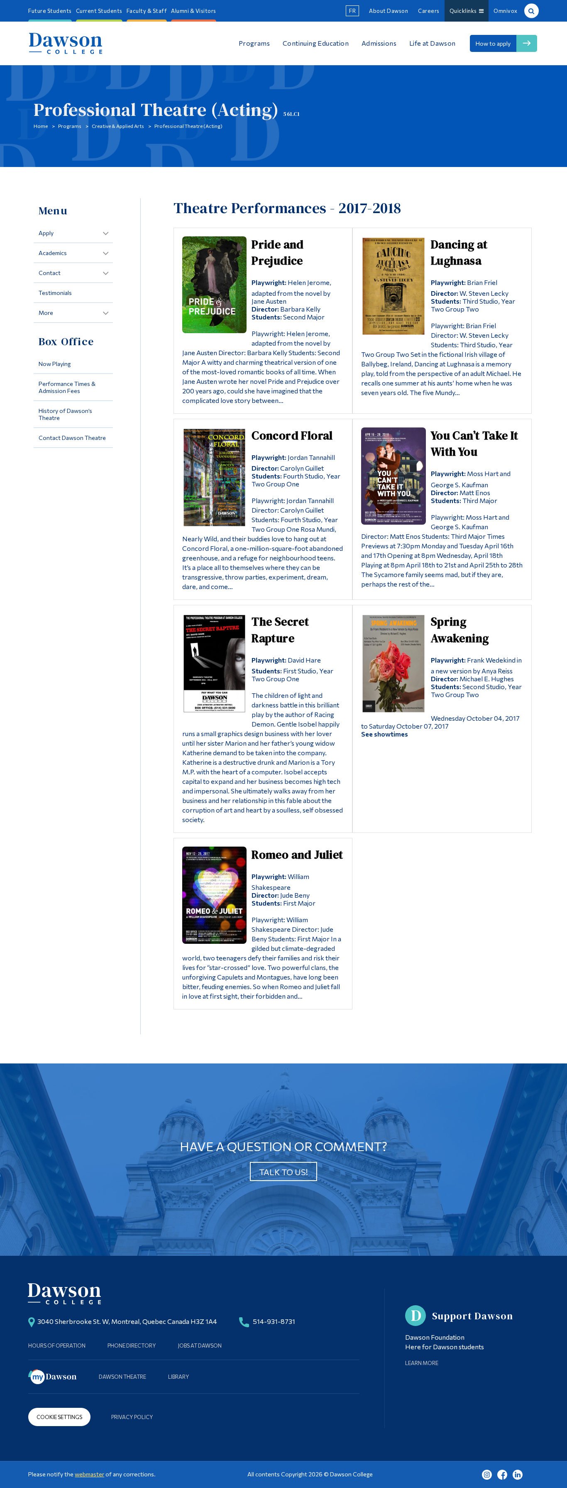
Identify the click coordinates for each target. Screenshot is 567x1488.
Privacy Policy (132, 1417)
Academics (53, 252)
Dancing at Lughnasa (459, 252)
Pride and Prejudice (278, 252)
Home (41, 126)
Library (178, 1376)
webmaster (89, 1474)
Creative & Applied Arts (118, 126)
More (46, 312)
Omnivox (506, 10)
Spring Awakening (460, 630)
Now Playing (55, 363)
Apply (46, 232)
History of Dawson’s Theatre (65, 414)
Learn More (421, 1363)
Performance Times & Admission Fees (67, 387)
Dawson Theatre (122, 1376)
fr (352, 10)
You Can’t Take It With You (474, 443)
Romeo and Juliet (297, 854)
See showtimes (384, 734)
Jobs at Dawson (200, 1345)
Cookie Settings (59, 1417)
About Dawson (388, 10)
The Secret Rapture (280, 630)
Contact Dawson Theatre (72, 437)
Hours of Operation (57, 1345)
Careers (429, 10)
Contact (50, 272)
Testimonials (55, 292)
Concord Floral (292, 435)
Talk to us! (283, 1172)
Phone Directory (132, 1345)
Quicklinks (464, 10)
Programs (69, 126)
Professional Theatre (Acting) (188, 126)
